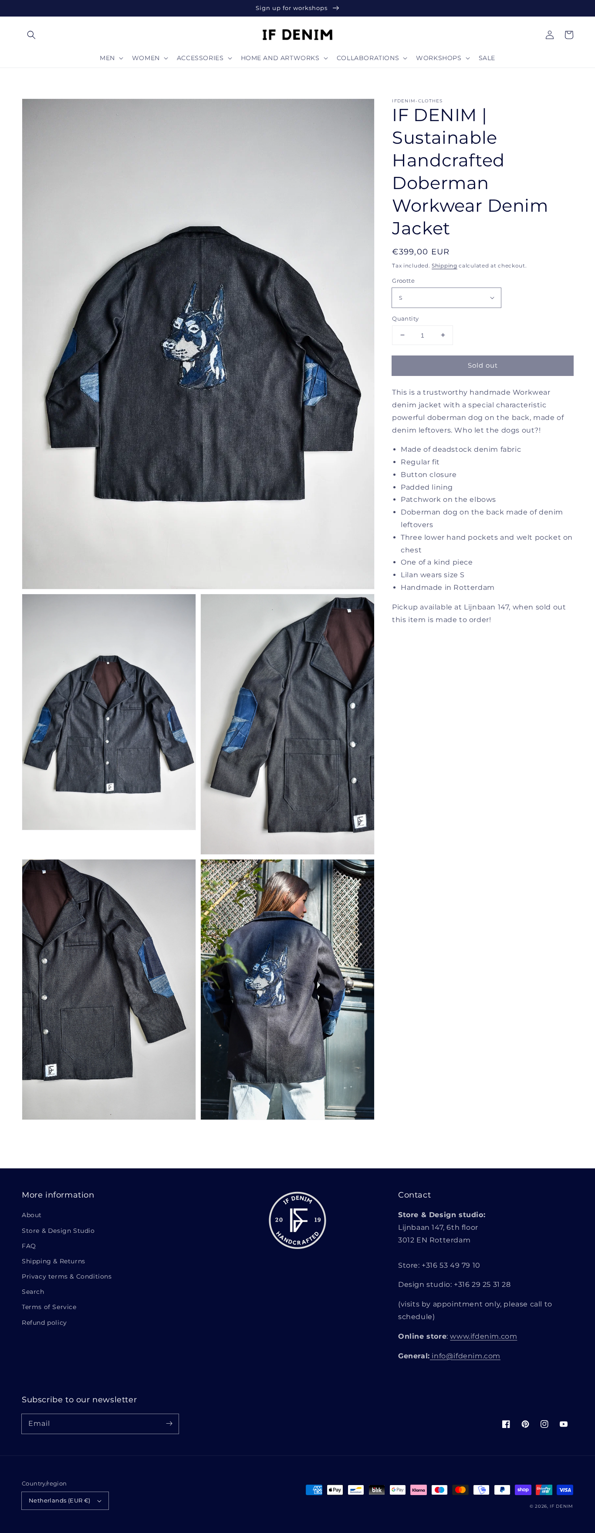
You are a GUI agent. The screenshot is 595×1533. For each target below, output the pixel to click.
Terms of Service (49, 1307)
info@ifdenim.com (465, 1356)
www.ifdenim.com (483, 1336)
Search (33, 1292)
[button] (31, 34)
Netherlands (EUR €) (60, 1500)
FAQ (29, 1246)
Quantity (405, 318)
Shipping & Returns (53, 1261)
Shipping (444, 265)
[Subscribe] (169, 1423)
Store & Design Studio (58, 1231)
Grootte (403, 280)
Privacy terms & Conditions (67, 1276)
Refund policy (44, 1323)
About (32, 1215)
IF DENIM (561, 1506)
